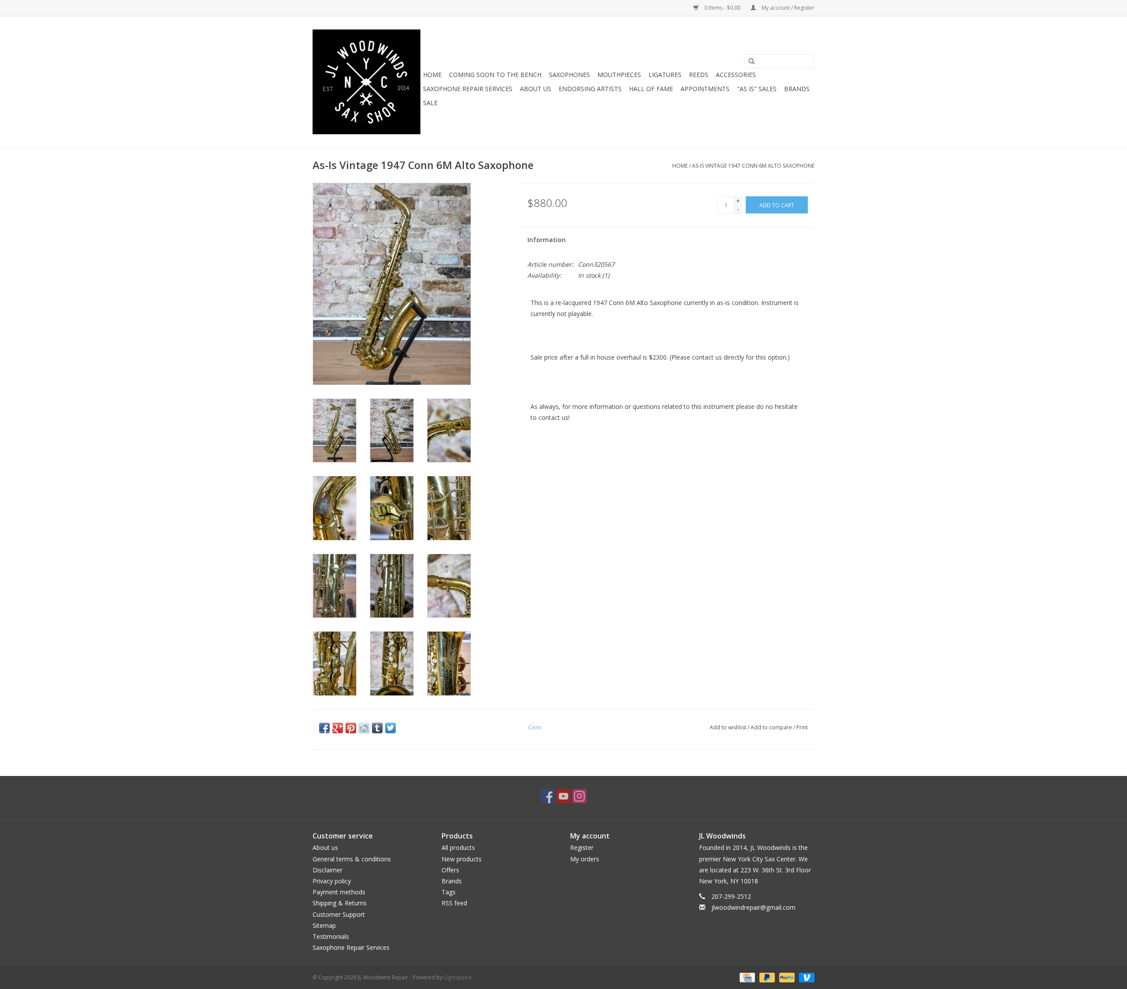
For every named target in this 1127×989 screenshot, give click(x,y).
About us (325, 847)
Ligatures (664, 74)
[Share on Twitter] (390, 728)
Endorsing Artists (590, 89)
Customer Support (339, 914)
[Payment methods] (746, 977)
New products (462, 859)
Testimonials (331, 936)
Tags (449, 892)
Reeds (698, 74)
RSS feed (454, 903)
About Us (535, 89)
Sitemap (324, 925)
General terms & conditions (352, 859)
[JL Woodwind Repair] (366, 81)
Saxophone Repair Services (467, 89)
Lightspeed (457, 977)
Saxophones (569, 74)
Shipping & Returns (340, 903)
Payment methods (339, 892)
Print (802, 727)
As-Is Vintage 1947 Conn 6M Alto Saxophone (753, 165)
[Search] (751, 61)
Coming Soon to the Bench (495, 74)
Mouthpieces (619, 74)
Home (432, 74)
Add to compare (772, 727)
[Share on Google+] (337, 728)
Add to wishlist (728, 727)
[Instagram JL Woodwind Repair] (579, 796)
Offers (450, 870)
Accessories (736, 74)
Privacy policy (332, 881)
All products (458, 847)
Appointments (705, 89)
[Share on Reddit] (364, 728)
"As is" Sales (757, 89)
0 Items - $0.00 (722, 7)
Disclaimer (328, 870)
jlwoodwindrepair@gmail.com (753, 907)
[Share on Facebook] (324, 728)
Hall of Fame (651, 89)
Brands (797, 89)
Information (546, 239)
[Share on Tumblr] (377, 728)
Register (581, 847)
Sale (430, 103)
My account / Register (787, 7)
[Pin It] (351, 728)
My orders (584, 859)
